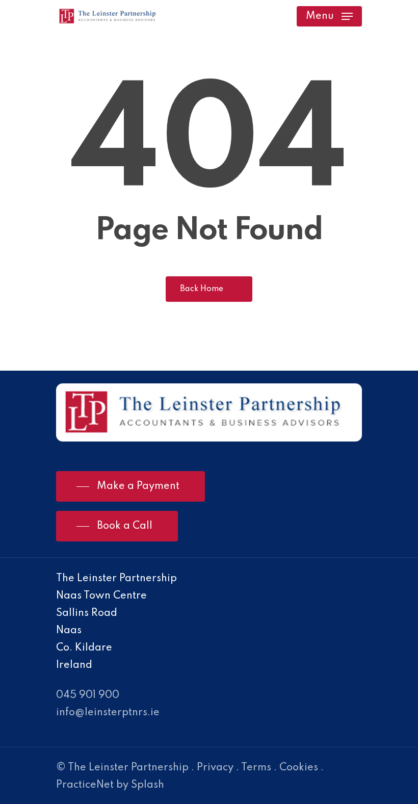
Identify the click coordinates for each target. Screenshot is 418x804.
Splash (147, 785)
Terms (256, 768)
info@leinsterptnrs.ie (108, 713)
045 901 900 (87, 695)
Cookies (298, 768)
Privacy (215, 768)
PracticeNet (85, 785)
